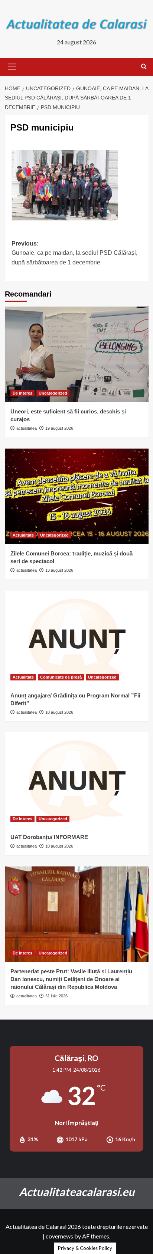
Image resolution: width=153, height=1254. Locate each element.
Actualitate (23, 535)
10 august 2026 (59, 712)
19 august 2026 (59, 428)
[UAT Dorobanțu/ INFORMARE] (77, 780)
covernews (59, 1236)
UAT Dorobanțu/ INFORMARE (49, 837)
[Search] (144, 67)
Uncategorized (53, 393)
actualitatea (26, 428)
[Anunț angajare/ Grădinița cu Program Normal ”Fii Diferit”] (77, 638)
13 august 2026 (59, 570)
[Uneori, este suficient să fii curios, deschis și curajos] (77, 354)
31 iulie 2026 (56, 996)
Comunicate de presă (61, 677)
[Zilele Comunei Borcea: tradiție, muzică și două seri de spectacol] (77, 496)
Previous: (74, 253)
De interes (22, 393)
